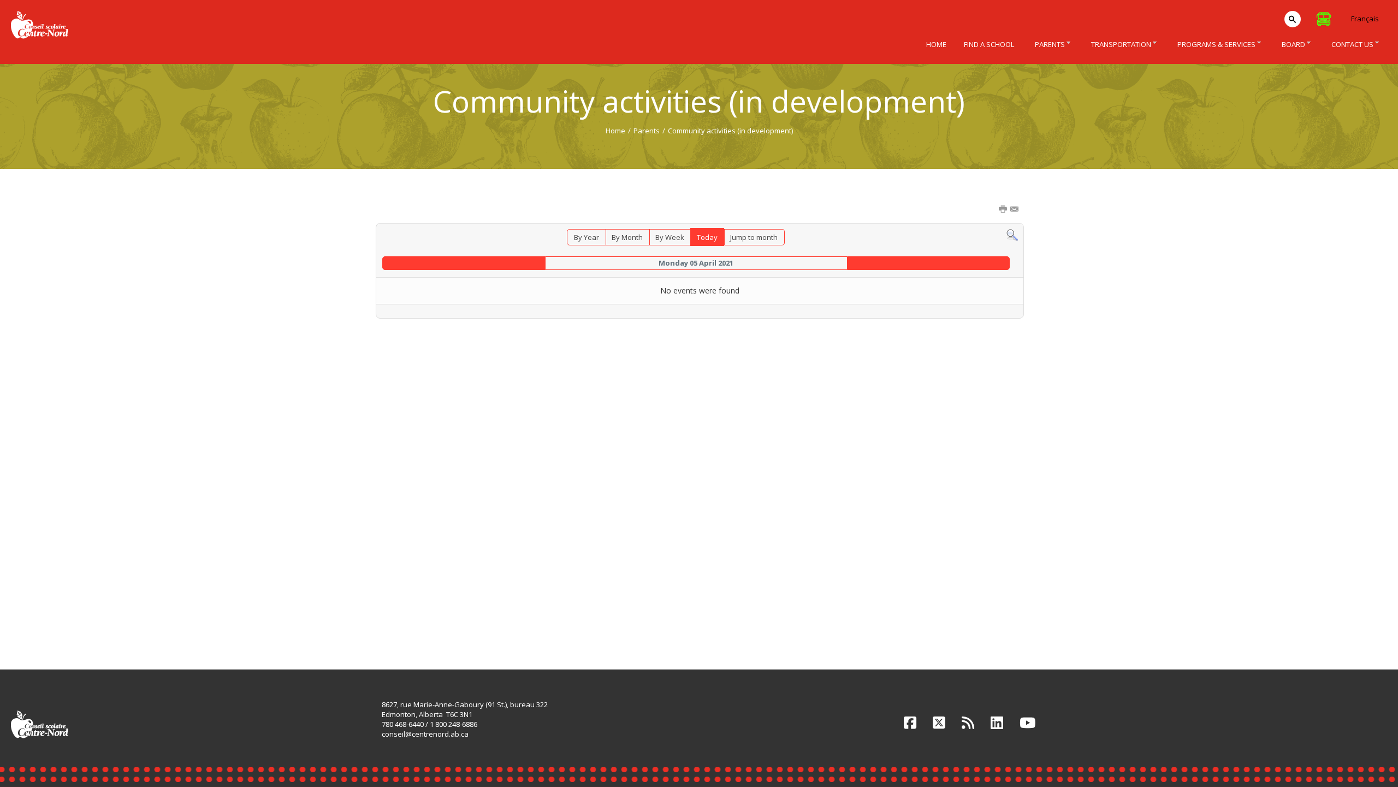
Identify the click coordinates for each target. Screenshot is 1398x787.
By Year (586, 237)
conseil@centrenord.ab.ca (425, 734)
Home (615, 131)
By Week (669, 237)
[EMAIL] (1015, 209)
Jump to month (754, 237)
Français (1365, 19)
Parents (646, 131)
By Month (627, 237)
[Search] (1012, 234)
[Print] (1004, 209)
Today (707, 237)
